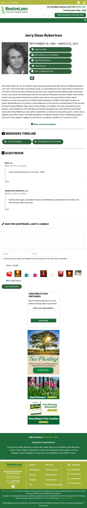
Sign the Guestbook (42, 60)
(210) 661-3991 (43, 437)
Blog (30, 485)
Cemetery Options (51, 475)
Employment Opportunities (54, 485)
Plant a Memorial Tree (44, 71)
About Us (32, 465)
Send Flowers (40, 66)
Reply (7, 182)
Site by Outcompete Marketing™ (71, 503)
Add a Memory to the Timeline (46, 55)
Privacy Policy (43, 506)
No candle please (14, 281)
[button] (85, 20)
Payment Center (51, 480)
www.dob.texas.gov (65, 498)
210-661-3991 (80, 7)
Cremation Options (52, 470)
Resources (32, 475)
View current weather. (44, 124)
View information (7, 491)
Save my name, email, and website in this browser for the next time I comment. (35, 259)
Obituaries (32, 480)
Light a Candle (40, 49)
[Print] (32, 78)
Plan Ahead (49, 465)
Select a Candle (12, 266)
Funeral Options (34, 470)
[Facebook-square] (78, 2)
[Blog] (84, 2)
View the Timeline (15, 142)
